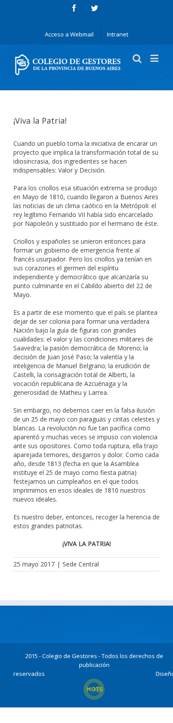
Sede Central (81, 564)
